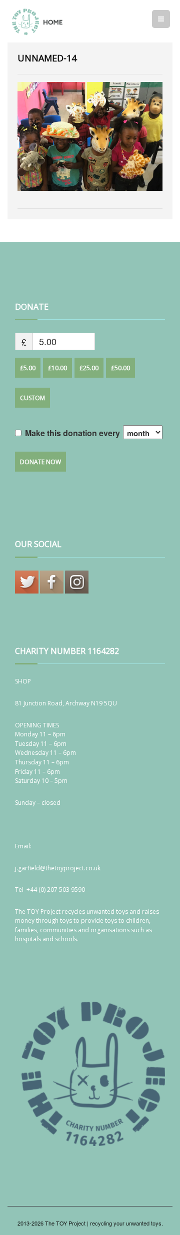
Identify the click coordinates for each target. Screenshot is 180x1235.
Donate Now (40, 462)
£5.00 (28, 368)
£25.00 (89, 368)
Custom (32, 398)
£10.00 (57, 368)
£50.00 (120, 368)
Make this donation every (73, 433)
